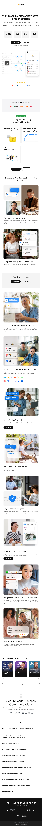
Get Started (16, 42)
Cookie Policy (17, 824)
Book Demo (26, 42)
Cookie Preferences (24, 824)
